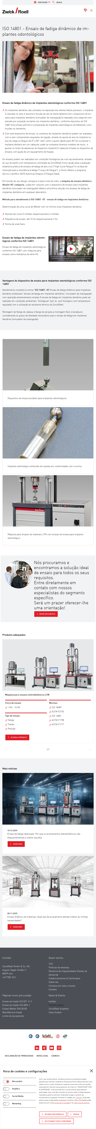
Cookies (55, 1056)
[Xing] (44, 1049)
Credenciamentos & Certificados (64, 978)
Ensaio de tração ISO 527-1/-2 (17, 1001)
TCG (51, 964)
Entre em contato (47, 614)
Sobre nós (53, 982)
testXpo (52, 1001)
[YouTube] (52, 1049)
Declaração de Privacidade (19, 1056)
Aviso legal (42, 1056)
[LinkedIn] (37, 1049)
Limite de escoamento (13, 1016)
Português (43, 2)
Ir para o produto (18, 737)
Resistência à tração (12, 1012)
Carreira (52, 989)
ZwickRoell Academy (59, 1009)
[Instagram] (59, 1049)
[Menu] (91, 10)
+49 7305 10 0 (9, 977)
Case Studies (55, 1012)
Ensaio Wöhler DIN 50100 (14, 1009)
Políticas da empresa (59, 967)
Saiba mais (17, 844)
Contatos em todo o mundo (62, 986)
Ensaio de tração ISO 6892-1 (16, 1005)
